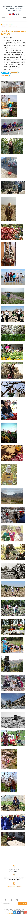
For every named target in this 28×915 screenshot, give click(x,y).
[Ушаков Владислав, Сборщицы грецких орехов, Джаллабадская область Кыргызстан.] (13, 682)
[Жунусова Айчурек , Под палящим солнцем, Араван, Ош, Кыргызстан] (13, 453)
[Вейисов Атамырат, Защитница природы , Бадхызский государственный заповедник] (13, 295)
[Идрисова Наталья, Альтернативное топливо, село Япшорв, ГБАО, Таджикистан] (13, 515)
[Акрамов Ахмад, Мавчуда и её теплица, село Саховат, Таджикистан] (13, 803)
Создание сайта (10, 913)
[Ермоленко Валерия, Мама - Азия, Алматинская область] (13, 352)
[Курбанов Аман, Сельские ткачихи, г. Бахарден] (13, 127)
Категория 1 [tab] (5, 72)
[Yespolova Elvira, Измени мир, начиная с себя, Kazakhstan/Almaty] (13, 254)
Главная (3, 24)
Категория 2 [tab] (14, 72)
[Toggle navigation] (3, 18)
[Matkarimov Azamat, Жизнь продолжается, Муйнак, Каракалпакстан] (13, 720)
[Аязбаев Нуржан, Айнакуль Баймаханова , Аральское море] (13, 277)
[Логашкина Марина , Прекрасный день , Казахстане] (13, 533)
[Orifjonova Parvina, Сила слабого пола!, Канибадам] (13, 782)
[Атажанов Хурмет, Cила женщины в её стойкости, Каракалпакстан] (13, 209)
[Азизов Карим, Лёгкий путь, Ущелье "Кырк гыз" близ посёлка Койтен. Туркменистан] (13, 759)
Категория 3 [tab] (5, 75)
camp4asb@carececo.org (14, 886)
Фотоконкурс (9, 24)
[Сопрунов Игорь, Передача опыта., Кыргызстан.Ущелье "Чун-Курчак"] (13, 738)
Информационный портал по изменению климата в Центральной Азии (14, 8)
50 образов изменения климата (9, 26)
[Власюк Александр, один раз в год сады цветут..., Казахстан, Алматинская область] (13, 333)
